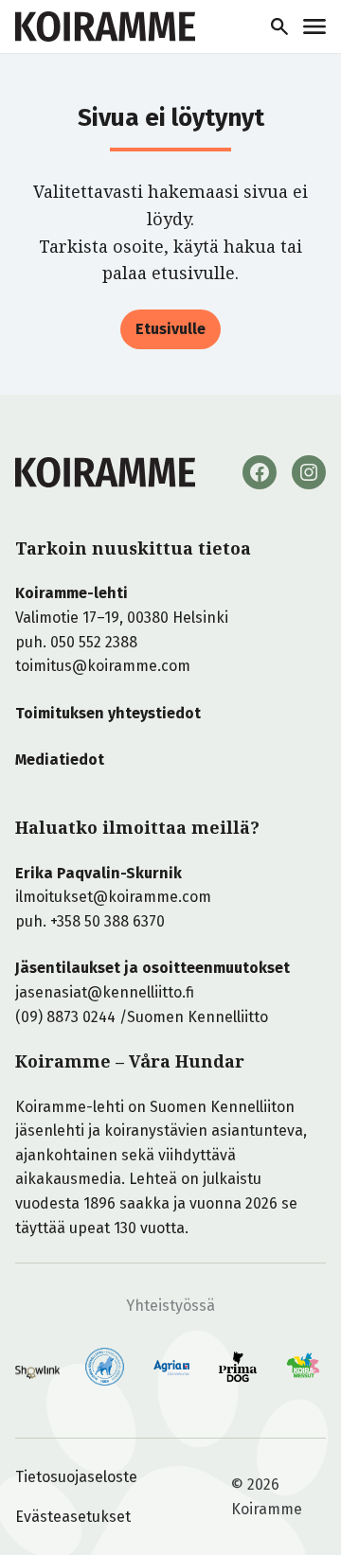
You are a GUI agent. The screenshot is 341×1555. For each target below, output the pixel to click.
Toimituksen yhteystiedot (108, 713)
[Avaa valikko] (314, 26)
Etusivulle (170, 329)
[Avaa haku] (279, 26)
